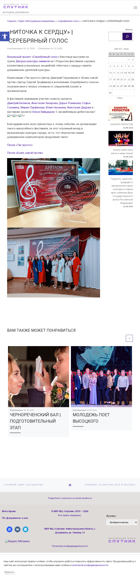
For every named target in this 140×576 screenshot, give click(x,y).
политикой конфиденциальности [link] (89, 565)
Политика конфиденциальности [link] (70, 546)
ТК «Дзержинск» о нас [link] (15, 518)
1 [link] (129, 59)
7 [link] (125, 66)
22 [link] (129, 79)
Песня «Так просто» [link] (20, 145)
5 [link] (117, 66)
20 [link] (121, 79)
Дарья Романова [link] (70, 103)
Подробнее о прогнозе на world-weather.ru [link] (70, 498)
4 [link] (114, 66)
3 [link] (110, 66)
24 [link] (110, 86)
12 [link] (118, 73)
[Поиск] (127, 36)
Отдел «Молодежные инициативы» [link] (36, 21)
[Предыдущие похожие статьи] (121, 338)
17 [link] (110, 79)
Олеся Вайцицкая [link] (43, 111)
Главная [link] (11, 21)
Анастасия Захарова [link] (44, 103)
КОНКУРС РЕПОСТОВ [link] (121, 124)
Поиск (129, 30)
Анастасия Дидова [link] (79, 107)
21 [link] (125, 79)
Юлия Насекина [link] (56, 107)
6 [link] (121, 66)
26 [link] (118, 86)
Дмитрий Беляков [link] (18, 103)
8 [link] (129, 66)
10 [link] (110, 73)
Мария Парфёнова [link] (32, 107)
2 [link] (132, 59)
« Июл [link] (119, 98)
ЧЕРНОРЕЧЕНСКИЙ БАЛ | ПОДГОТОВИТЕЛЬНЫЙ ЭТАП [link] (35, 421)
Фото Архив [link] (9, 511)
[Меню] (135, 7)
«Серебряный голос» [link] (68, 21)
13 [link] (121, 73)
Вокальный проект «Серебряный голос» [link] (33, 56)
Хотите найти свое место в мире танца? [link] (122, 152)
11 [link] (114, 73)
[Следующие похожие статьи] (129, 338)
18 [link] (114, 79)
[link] (4, 36)
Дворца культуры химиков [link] (33, 61)
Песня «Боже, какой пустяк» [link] (25, 152)
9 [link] (132, 66)
